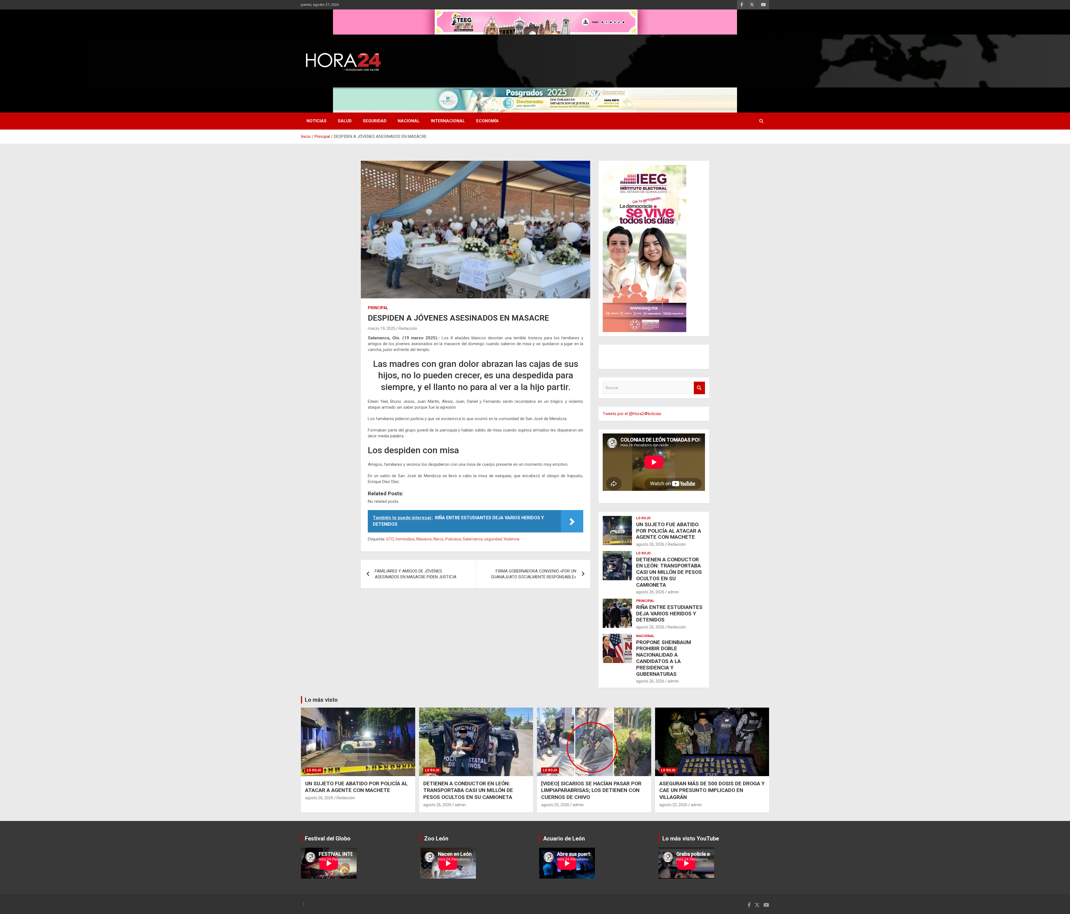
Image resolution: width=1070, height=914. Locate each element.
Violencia (511, 539)
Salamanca (473, 539)
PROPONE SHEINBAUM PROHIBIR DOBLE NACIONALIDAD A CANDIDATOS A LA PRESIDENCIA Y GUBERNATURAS (663, 658)
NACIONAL (409, 120)
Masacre (424, 539)
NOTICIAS (317, 120)
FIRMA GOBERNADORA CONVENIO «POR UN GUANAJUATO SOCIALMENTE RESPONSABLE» (533, 574)
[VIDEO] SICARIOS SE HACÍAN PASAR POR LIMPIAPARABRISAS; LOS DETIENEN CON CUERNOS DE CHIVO (591, 790)
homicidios (405, 539)
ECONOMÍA (487, 120)
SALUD (345, 120)
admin (673, 592)
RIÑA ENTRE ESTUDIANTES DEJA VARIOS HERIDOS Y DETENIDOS (669, 613)
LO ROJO (643, 518)
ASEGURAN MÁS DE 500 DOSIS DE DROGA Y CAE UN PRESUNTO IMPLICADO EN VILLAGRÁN (712, 790)
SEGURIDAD (374, 120)
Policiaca (453, 539)
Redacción (408, 328)
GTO (390, 539)
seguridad (493, 539)
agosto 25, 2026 (555, 805)
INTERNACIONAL (448, 120)
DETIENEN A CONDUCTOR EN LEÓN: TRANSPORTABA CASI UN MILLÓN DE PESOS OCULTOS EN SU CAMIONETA (669, 572)
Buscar (699, 388)
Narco (438, 539)
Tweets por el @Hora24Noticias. (632, 413)
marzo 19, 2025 (381, 328)
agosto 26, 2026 (650, 544)
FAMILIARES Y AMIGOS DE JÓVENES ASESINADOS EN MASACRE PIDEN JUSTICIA (415, 574)
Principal (378, 308)
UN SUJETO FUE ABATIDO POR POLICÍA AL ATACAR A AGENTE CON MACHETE (668, 530)
